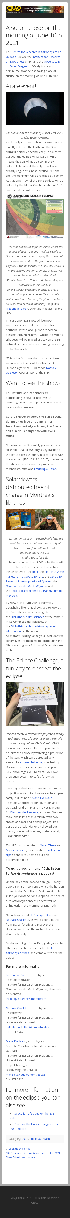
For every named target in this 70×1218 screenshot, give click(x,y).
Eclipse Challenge (31, 762)
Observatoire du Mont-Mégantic (26, 586)
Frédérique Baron (17, 308)
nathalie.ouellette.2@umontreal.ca (27, 1027)
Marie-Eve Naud (42, 798)
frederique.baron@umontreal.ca (26, 999)
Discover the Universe (24, 812)
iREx (35, 572)
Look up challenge (19, 1148)
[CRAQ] (35, 9)
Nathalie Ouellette (17, 920)
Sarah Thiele (48, 845)
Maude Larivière (16, 850)
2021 (25, 1139)
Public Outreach (40, 1139)
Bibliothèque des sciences (27, 617)
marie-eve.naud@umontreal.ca (25, 1074)
